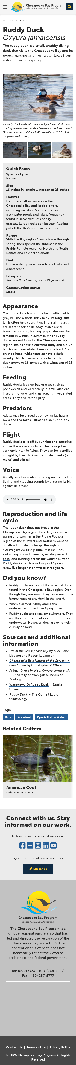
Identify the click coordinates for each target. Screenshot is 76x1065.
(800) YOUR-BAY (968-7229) (41, 971)
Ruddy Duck (18, 694)
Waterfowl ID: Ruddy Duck (29, 685)
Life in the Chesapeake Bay (28, 651)
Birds (21, 21)
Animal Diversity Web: (39, 670)
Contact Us (14, 1047)
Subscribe (40, 868)
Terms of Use (36, 1047)
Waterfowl (24, 717)
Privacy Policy (60, 1047)
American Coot (21, 789)
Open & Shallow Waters (51, 717)
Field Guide (8, 21)
